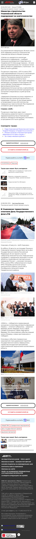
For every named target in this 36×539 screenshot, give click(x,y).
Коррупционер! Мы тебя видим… (17, 182)
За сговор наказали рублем (15, 136)
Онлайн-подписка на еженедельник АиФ (17, 464)
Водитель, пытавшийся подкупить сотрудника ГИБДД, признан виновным (19, 177)
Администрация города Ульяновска (14, 374)
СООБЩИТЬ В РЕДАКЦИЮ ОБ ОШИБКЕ (14, 475)
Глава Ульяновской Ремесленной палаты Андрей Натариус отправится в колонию (18, 130)
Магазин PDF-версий (23, 462)
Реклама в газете (7, 462)
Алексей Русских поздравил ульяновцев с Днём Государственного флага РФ (16, 388)
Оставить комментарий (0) (18, 150)
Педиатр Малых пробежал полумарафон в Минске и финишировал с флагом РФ (20, 445)
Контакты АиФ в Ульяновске (12, 466)
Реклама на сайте (8, 469)
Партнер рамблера (26, 530)
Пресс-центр (25, 459)
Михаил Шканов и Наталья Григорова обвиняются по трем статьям (17, 133)
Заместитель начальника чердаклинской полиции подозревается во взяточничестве (20, 188)
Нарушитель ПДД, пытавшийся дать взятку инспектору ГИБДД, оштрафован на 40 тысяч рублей (20, 194)
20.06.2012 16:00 (5, 7)
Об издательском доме (10, 459)
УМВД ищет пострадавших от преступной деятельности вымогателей (19, 171)
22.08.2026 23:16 (6, 203)
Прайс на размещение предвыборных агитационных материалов (15, 472)
